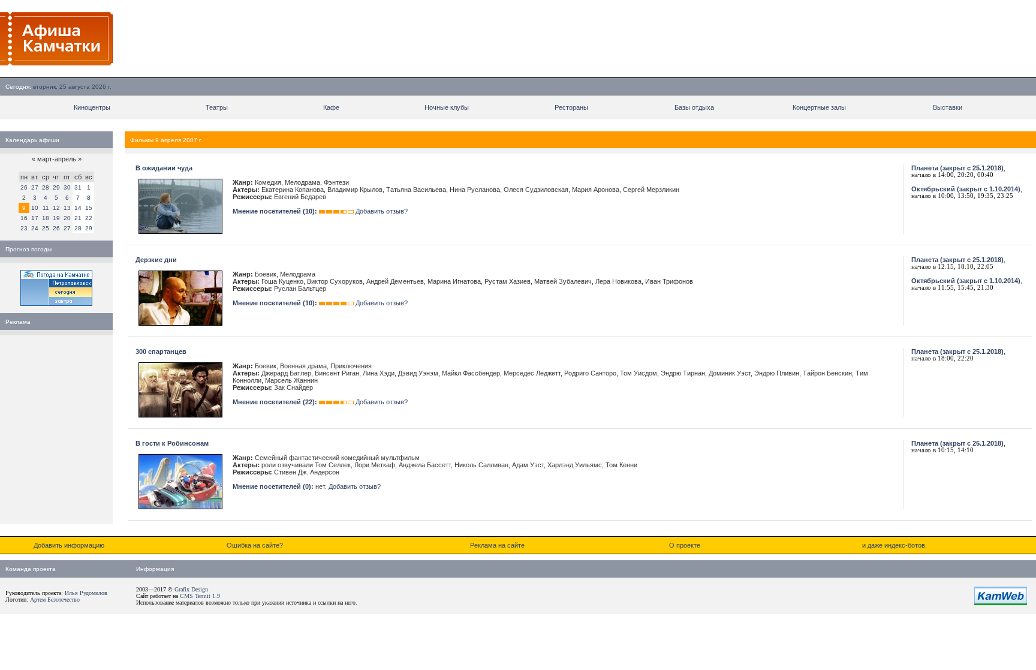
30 (67, 187)
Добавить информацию (69, 545)
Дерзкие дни (156, 259)
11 (46, 208)
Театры (217, 107)
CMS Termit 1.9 (200, 596)
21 (78, 218)
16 (24, 218)
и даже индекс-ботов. (894, 545)
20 (67, 218)
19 (56, 218)
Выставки (947, 107)
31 (78, 187)
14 (78, 208)
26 (24, 187)
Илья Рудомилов (86, 593)
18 (45, 218)
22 (88, 218)
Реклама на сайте (497, 545)
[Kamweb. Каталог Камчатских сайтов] (1000, 602)
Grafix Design (191, 589)
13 (67, 208)
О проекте (684, 545)
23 (24, 228)
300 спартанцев (160, 351)
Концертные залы (819, 107)
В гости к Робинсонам (172, 443)
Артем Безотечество (55, 599)
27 (34, 187)
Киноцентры (92, 107)
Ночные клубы (446, 107)
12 (56, 208)
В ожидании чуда (163, 168)
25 (45, 228)
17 (34, 218)
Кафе (331, 107)
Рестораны (571, 107)
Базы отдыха (694, 107)
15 (88, 208)
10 (34, 208)
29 (56, 187)
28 (45, 187)
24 (34, 228)
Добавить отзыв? (382, 211)
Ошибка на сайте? (255, 545)
